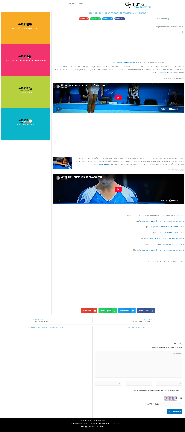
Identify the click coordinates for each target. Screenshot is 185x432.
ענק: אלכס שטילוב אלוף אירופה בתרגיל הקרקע (166, 227)
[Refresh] (181, 398)
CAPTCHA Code (152, 404)
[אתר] (108, 384)
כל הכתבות (81, 3)
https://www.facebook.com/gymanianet (125, 62)
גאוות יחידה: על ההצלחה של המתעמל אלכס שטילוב (164, 239)
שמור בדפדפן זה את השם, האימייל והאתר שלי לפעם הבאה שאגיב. (156, 391)
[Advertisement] (118, 133)
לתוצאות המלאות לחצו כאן (161, 73)
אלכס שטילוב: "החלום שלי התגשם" (170, 233)
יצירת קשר (71, 3)
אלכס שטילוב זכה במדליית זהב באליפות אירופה (166, 244)
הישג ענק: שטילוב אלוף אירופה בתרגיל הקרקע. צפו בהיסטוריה (161, 221)
